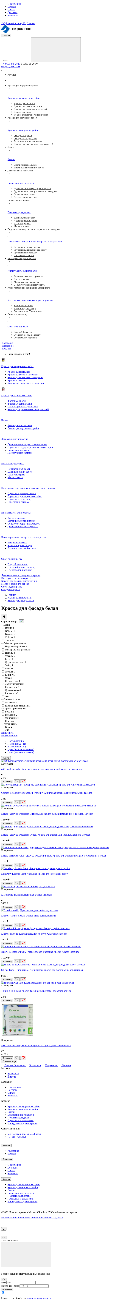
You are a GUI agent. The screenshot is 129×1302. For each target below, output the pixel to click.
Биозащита (12, 693)
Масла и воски (15, 477)
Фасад (9, 678)
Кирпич (10, 674)
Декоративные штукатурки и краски (27, 444)
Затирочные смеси (17, 542)
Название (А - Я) (17, 743)
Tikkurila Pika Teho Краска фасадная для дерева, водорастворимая (36, 991)
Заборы (10, 668)
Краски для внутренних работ (24, 1106)
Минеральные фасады (18, 649)
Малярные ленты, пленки (21, 520)
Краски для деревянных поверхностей (28, 409)
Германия (11, 714)
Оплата (11, 9)
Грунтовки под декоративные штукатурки (30, 447)
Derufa (9, 628)
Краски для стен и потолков (23, 374)
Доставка (12, 12)
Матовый (11, 702)
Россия (9, 711)
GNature (10, 631)
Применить (7, 732)
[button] (6, 348)
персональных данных (39, 1298)
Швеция (10, 721)
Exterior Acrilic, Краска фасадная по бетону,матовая (28, 915)
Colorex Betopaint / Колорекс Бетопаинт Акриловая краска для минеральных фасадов (46, 792)
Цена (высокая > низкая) (21, 752)
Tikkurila (10, 640)
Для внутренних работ (20, 471)
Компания (7, 1159)
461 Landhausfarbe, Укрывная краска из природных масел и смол (36, 1045)
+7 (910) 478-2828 (10, 63)
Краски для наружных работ (23, 1109)
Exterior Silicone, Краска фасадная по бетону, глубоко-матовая (34, 933)
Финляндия (12, 718)
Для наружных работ (19, 469)
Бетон (9, 659)
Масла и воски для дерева (15, 583)
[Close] (26, 1254)
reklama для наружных (19, 597)
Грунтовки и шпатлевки (21, 1120)
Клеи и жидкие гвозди (20, 545)
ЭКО (8, 696)
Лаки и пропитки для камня (23, 406)
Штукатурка (12, 681)
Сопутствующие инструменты (24, 523)
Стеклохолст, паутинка (20, 570)
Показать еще (9, 1061)
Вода (8, 727)
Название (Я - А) (17, 746)
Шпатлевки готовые (18, 502)
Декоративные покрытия (21, 1114)
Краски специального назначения (26, 383)
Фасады (10, 656)
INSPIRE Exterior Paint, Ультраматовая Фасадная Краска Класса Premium (40, 951)
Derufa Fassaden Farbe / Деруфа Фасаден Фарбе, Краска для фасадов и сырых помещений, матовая (53, 855)
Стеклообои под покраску (22, 567)
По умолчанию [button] (9, 735)
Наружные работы (16, 646)
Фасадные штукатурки (20, 403)
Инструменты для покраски (16, 578)
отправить (7, 1289)
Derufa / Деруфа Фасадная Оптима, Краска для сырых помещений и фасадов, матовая (47, 813)
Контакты (13, 15)
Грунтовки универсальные (22, 493)
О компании (14, 4)
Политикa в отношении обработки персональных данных (32, 1217)
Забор (9, 665)
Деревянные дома (15, 662)
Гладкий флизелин (18, 564)
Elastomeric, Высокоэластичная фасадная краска (26, 894)
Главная (12, 594)
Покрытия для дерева (19, 1117)
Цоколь (10, 652)
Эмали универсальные (20, 425)
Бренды (12, 6)
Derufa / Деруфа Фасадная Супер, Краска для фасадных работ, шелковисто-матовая (45, 834)
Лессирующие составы (20, 452)
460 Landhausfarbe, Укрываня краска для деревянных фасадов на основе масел (43, 769)
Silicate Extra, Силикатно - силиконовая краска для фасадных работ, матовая (42, 970)
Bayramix (11, 634)
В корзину (7, 781)
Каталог (6, 1179)
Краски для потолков (19, 371)
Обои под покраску (11, 586)
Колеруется (12, 687)
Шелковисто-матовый (18, 705)
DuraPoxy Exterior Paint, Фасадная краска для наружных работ (34, 873)
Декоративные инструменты (23, 526)
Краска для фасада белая (21, 600)
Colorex (10, 637)
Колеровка (13, 1073)
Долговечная (13, 690)
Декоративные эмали (19, 450)
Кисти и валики (16, 518)
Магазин (6, 1145)
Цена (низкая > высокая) (21, 749)
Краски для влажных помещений (25, 377)
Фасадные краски (17, 401)
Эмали (11, 1112)
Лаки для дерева (16, 474)
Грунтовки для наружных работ (25, 496)
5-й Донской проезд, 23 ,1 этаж (24, 1134)
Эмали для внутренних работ (23, 428)
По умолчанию (16, 741)
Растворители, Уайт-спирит (22, 548)
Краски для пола (16, 380)
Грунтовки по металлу (20, 499)
